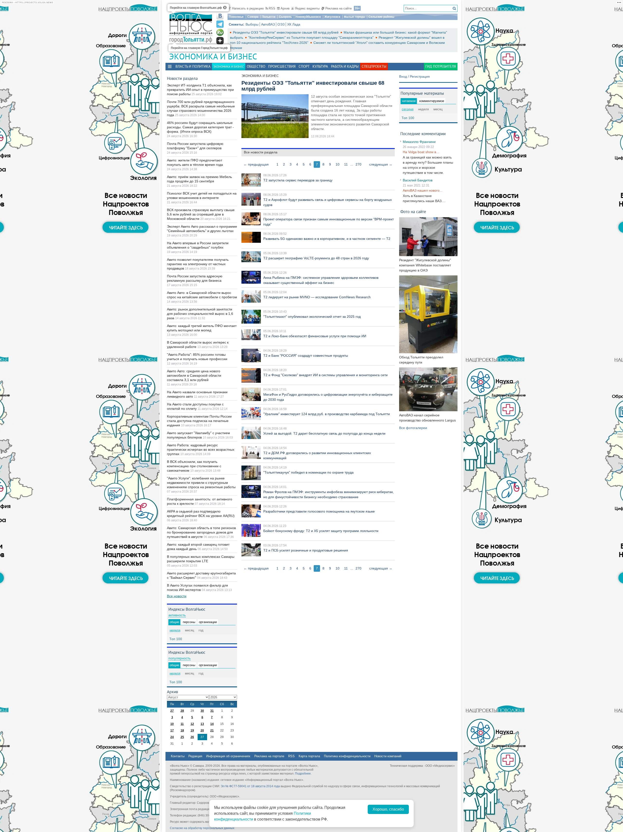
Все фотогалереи (413, 428)
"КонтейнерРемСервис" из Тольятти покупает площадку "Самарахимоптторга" (311, 37)
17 (172, 730)
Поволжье (236, 17)
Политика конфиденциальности (347, 756)
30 (202, 710)
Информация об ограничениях (228, 756)
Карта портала (309, 756)
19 (192, 730)
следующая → (380, 164)
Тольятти (268, 17)
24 (172, 737)
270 (358, 164)
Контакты (177, 756)
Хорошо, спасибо (388, 809)
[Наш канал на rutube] (220, 32)
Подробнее (303, 773)
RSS (272, 8)
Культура (320, 66)
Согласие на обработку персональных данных (202, 828)
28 (182, 710)
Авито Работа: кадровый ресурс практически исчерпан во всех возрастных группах (200, 449)
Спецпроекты (374, 66)
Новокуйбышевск (308, 17)
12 (192, 724)
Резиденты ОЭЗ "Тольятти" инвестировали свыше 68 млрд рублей (286, 32)
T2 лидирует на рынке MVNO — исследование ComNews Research (317, 297)
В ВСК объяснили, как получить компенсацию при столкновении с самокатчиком (194, 466)
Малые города (354, 17)
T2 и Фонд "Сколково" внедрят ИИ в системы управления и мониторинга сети (325, 375)
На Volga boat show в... (421, 152)
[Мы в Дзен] (220, 40)
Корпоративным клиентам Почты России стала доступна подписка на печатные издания (199, 420)
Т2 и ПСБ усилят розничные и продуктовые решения (305, 550)
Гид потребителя (440, 66)
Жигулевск (332, 17)
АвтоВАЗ (268, 24)
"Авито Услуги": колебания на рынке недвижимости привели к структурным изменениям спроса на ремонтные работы (201, 482)
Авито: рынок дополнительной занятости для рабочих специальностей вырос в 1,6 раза (200, 313)
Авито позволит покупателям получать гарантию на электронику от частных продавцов (198, 264)
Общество (256, 66)
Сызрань (285, 17)
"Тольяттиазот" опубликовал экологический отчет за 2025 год (312, 316)
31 (212, 710)
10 (337, 164)
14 (212, 724)
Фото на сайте (413, 211)
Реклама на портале (269, 756)
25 (182, 737)
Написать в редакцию (248, 8)
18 (182, 730)
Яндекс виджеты (307, 8)
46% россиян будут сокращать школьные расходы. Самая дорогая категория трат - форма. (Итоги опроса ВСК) (200, 127)
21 (212, 730)
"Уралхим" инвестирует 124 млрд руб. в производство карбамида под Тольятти (326, 414)
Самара (252, 17)
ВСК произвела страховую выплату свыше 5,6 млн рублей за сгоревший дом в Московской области (201, 214)
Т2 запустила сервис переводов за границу (297, 180)
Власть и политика (193, 66)
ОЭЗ (280, 24)
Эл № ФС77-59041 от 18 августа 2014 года (250, 786)
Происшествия (282, 66)
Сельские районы (381, 17)
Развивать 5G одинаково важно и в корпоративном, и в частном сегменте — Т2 (326, 239)
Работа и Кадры (345, 66)
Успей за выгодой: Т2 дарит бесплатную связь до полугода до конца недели (324, 433)
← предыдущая (256, 164)
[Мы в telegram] (220, 24)
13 (202, 724)
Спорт (304, 66)
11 (346, 164)
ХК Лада (293, 24)
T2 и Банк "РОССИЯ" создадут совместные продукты (305, 355)
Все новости (176, 596)
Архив (285, 8)
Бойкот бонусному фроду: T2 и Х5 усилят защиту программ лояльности (320, 531)
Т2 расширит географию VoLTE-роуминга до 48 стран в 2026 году (316, 258)
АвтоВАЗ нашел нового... (422, 190)
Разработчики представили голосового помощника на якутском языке (319, 511)
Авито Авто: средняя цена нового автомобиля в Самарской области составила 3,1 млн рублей (194, 375)
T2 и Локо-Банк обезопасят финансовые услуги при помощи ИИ (314, 336)
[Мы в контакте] (220, 15)
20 (202, 730)
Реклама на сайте (338, 8)
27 (172, 710)
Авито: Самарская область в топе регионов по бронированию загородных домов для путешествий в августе (201, 532)
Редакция (195, 756)
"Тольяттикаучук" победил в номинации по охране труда (308, 472)
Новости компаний (387, 756)
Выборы (252, 24)
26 (192, 737)
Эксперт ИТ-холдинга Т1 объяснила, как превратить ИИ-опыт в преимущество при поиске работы (200, 89)
